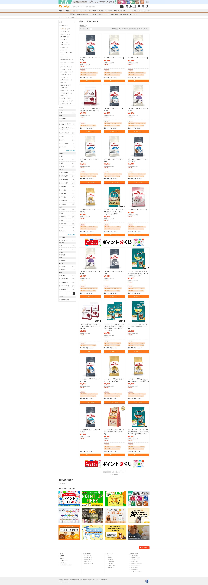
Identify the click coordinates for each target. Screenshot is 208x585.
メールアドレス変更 (135, 559)
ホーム (61, 553)
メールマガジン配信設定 (136, 571)
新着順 (131, 29)
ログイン (139, 10)
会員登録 (62, 556)
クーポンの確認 (111, 565)
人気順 (127, 29)
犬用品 (60, 11)
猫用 (60, 22)
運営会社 (61, 579)
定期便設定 (110, 559)
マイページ (110, 553)
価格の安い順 (137, 29)
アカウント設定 (134, 553)
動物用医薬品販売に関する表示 (91, 579)
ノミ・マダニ (87, 10)
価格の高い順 (144, 29)
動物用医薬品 (108, 10)
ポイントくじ (111, 567)
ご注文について (88, 557)
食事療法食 (95, 10)
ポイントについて (89, 563)
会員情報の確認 (134, 555)
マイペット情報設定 (135, 565)
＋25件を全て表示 (70, 150)
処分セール (63, 483)
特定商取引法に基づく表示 (76, 579)
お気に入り (110, 563)
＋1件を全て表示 (71, 234)
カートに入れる (91, 81)
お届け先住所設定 (135, 561)
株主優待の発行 (134, 569)
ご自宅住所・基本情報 (135, 557)
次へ (123, 472)
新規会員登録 (133, 10)
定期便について (88, 559)
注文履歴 (110, 557)
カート (109, 555)
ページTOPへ (145, 547)
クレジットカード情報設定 (136, 563)
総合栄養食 (101, 10)
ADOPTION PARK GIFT (119, 10)
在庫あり (82, 25)
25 (119, 472)
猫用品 (67, 11)
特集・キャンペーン (77, 10)
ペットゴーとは (88, 555)
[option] (104, 2)
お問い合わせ (63, 562)
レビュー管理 (111, 561)
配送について (88, 561)
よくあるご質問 (146, 10)
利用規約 (67, 579)
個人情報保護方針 (103, 579)
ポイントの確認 (134, 567)
